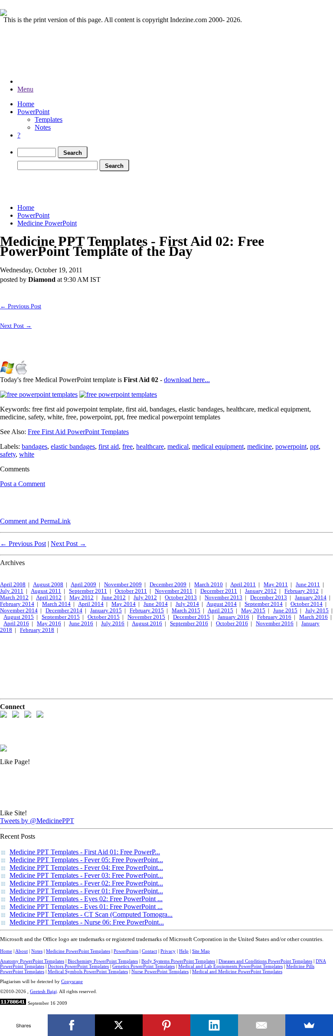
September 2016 (189, 624)
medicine (259, 446)
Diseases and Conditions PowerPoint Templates (265, 961)
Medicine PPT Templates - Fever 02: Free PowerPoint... (86, 883)
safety (8, 454)
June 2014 (156, 604)
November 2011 (174, 591)
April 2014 (91, 604)
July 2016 (112, 624)
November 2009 (123, 585)
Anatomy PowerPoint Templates (32, 961)
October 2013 (181, 598)
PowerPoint (33, 111)
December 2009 (168, 585)
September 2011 (88, 591)
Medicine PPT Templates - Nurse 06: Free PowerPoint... (87, 922)
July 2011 (11, 591)
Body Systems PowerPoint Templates (178, 961)
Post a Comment (22, 483)
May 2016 (49, 624)
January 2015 (106, 611)
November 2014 (19, 611)
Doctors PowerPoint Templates (78, 966)
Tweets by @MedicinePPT (37, 820)
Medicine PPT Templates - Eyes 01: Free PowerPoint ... (86, 906)
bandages (34, 446)
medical (178, 446)
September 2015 (61, 617)
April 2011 (243, 585)
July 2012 (145, 598)
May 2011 (276, 585)
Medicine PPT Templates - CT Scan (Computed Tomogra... (91, 914)
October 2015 (104, 617)
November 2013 (223, 598)
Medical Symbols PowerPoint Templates (88, 971)
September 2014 (264, 604)
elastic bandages (73, 446)
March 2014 (56, 604)
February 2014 (17, 604)
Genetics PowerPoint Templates (143, 966)
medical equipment (218, 446)
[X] (119, 1025)
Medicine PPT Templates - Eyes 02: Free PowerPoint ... (86, 898)
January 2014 (310, 598)
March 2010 (208, 585)
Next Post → (16, 325)
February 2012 (301, 591)
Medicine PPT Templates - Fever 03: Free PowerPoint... (86, 875)
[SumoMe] (309, 1025)
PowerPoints (126, 951)
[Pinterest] (166, 1025)
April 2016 (16, 624)
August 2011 (46, 591)
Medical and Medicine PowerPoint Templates (237, 971)
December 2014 (64, 611)
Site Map (201, 951)
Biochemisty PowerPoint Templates (103, 961)
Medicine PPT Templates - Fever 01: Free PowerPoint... (86, 891)
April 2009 (83, 585)
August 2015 (18, 617)
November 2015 (146, 617)
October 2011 (131, 591)
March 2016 (313, 617)
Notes (43, 127)
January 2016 (233, 617)
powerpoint (291, 446)
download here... (187, 379)
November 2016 (275, 624)
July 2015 (317, 611)
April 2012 (49, 598)
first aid (108, 446)
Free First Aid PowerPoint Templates (78, 431)
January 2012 (261, 591)
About (21, 951)
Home (25, 104)
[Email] (262, 1025)
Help (184, 951)
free (127, 446)
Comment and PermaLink (35, 521)
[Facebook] (71, 1025)
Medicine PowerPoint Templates (78, 951)
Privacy (168, 951)
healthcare (150, 446)
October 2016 (232, 624)
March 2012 (14, 598)
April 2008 (13, 585)
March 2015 (186, 611)
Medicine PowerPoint (47, 223)
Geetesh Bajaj (43, 991)
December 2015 (191, 617)
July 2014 (187, 604)
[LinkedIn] (214, 1025)
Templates (48, 119)
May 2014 (123, 604)
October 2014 (307, 604)
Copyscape (72, 981)
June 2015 (285, 611)
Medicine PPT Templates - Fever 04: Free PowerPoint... (86, 867)
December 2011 (218, 591)
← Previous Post (20, 306)
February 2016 (274, 617)
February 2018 (37, 630)
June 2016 (81, 624)
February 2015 (147, 611)
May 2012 (81, 598)
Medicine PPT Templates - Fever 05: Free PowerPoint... (86, 859)
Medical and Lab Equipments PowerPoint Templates (230, 966)
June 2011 (308, 585)
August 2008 (48, 585)
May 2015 (253, 611)
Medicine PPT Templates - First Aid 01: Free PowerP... (85, 852)
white (26, 454)
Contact (149, 951)
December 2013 (268, 598)
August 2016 (147, 624)
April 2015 (220, 611)
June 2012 (113, 598)
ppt (314, 446)
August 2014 (221, 604)
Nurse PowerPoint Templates (160, 971)
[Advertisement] (158, 186)
